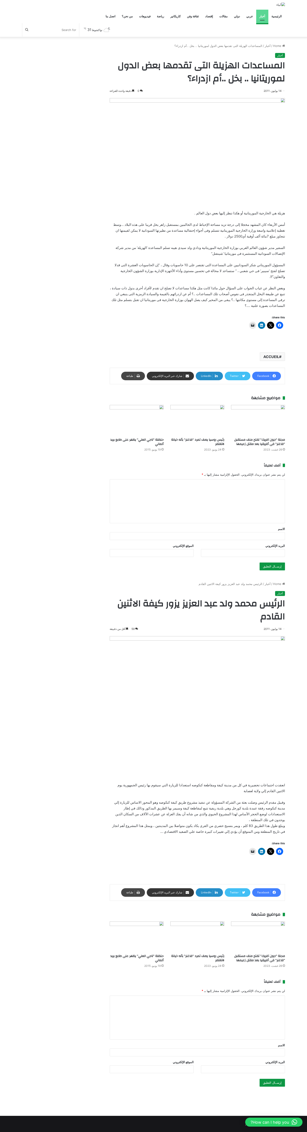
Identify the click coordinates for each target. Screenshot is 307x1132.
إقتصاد (209, 16)
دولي (237, 16)
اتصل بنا (111, 16)
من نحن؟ (127, 16)
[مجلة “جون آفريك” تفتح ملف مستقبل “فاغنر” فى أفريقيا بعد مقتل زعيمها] (258, 420)
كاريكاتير (175, 16)
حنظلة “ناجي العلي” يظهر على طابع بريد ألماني (137, 442)
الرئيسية (276, 16)
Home (277, 46)
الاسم (281, 529)
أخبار (262, 16)
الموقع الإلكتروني (183, 545)
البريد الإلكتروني (275, 545)
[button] (274, 1122)
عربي (249, 16)
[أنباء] (280, 4)
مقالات (223, 16)
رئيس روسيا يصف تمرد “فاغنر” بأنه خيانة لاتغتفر (197, 442)
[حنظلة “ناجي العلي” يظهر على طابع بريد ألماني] (137, 420)
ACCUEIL (271, 356)
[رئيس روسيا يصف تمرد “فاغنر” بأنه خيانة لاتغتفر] (197, 420)
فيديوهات (145, 16)
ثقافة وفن (193, 16)
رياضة (160, 16)
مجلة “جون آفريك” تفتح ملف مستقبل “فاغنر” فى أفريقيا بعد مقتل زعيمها (259, 442)
